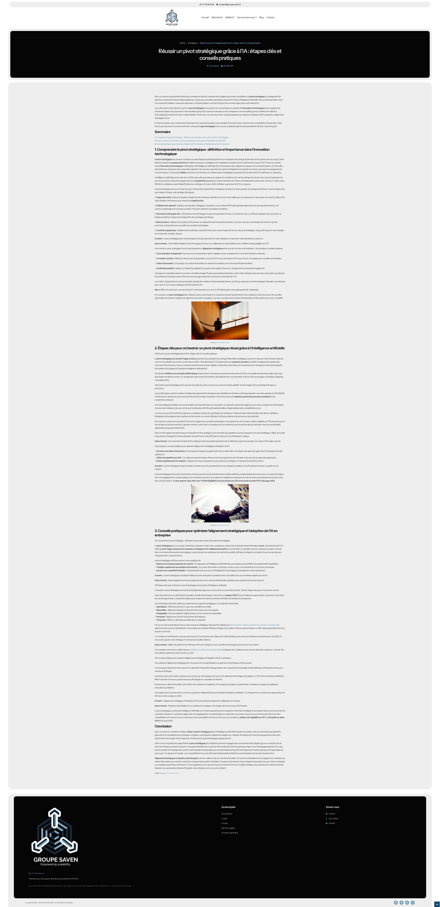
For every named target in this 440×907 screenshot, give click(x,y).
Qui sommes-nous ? (247, 17)
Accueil (205, 17)
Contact (270, 17)
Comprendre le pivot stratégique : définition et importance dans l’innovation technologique (192, 137)
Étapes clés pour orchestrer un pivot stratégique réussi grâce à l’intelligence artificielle (190, 140)
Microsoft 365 (168, 773)
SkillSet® (229, 17)
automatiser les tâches (239, 625)
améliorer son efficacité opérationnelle (205, 650)
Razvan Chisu (219, 525)
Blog (261, 17)
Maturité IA (217, 17)
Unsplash (226, 342)
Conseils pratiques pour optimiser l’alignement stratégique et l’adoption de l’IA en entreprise (193, 144)
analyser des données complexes (263, 625)
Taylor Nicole (219, 342)
